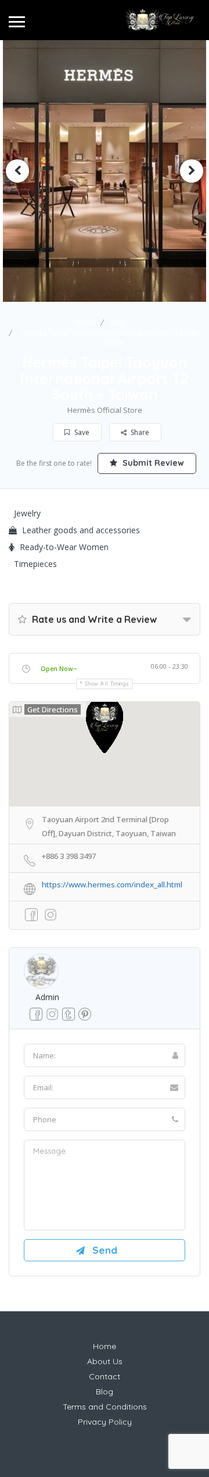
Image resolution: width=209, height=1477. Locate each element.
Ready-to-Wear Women (64, 546)
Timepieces (35, 563)
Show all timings (107, 683)
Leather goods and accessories (81, 530)
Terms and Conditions (105, 1406)
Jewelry (27, 513)
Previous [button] (17, 171)
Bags (118, 322)
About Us (104, 1361)
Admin (47, 996)
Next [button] (191, 171)
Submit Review (152, 463)
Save (81, 432)
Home (85, 322)
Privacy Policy (105, 1422)
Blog (104, 1391)
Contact (104, 1376)
